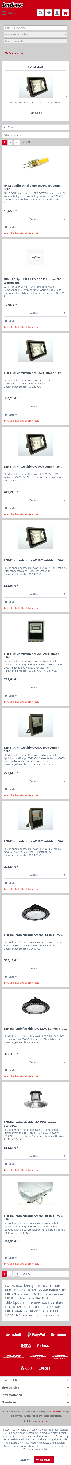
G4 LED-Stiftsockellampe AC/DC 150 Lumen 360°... (33, 187)
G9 (15, 1290)
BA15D (27, 1307)
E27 (64, 1290)
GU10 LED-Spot (28, 1289)
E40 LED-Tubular (43, 1307)
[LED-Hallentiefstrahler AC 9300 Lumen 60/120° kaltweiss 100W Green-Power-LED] (35, 1099)
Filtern (11, 127)
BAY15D (43, 1285)
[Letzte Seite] (17, 142)
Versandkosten (54, 1411)
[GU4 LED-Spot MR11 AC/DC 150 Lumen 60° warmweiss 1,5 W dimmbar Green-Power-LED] (35, 256)
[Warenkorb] (65, 12)
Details (33, 219)
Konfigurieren (44, 1459)
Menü (12, 13)
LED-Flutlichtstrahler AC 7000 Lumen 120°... (33, 466)
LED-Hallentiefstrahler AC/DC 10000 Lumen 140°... (33, 1217)
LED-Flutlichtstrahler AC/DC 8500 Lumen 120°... (31, 749)
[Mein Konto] (57, 12)
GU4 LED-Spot (13, 1307)
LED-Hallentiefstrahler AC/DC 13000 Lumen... (34, 935)
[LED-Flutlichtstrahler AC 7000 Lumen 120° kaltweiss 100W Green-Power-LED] (35, 444)
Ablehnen (24, 1459)
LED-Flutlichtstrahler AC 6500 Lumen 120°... (33, 373)
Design (30, 1285)
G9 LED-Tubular (49, 1290)
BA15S (27, 1294)
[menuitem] (9, 12)
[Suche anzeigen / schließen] (40, 12)
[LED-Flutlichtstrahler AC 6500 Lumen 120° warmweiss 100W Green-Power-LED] (35, 350)
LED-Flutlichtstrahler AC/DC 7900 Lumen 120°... (31, 655)
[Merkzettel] (48, 12)
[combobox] (35, 27)
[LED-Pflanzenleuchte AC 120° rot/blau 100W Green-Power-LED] (35, 818)
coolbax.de (42, 1421)
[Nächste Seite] (10, 142)
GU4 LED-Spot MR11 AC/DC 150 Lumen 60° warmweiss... (32, 281)
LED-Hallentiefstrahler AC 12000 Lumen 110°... (35, 1028)
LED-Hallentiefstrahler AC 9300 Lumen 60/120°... (30, 1124)
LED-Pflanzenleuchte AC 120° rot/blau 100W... (36, 102)
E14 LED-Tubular (54, 1294)
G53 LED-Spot (52, 1315)
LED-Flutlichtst (13, 1285)
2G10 (31, 1298)
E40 (8, 1294)
